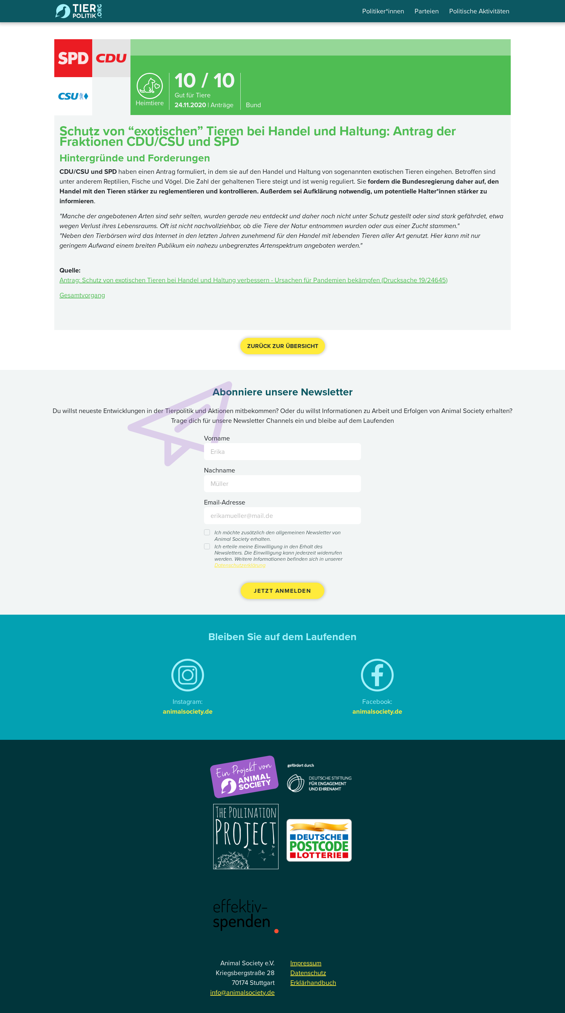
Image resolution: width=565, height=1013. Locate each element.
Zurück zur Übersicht (282, 346)
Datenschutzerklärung (239, 565)
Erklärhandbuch (313, 982)
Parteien (427, 11)
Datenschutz (308, 972)
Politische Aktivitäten (479, 11)
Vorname (217, 438)
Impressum (305, 963)
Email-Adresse (224, 502)
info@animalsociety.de (242, 992)
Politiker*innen (383, 11)
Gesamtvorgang (82, 295)
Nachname (219, 470)
